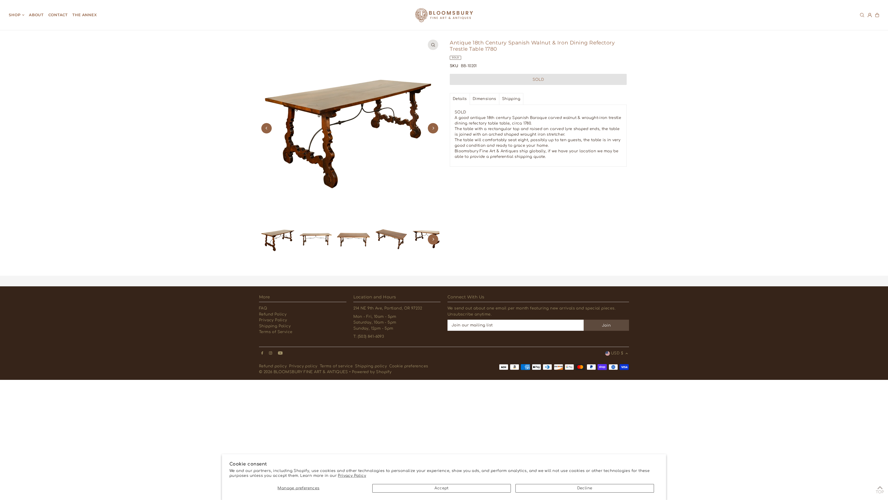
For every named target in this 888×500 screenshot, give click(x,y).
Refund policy (273, 366)
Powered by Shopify (372, 372)
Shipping (511, 99)
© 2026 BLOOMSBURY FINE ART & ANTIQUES (303, 372)
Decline (584, 488)
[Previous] (266, 128)
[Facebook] (262, 353)
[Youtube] (280, 353)
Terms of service (336, 366)
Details (460, 99)
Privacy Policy (352, 476)
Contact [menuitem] (58, 15)
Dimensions (484, 99)
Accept (441, 488)
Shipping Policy (275, 326)
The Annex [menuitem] (84, 15)
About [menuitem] (36, 15)
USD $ (617, 353)
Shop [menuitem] (15, 15)
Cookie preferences (408, 366)
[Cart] (877, 15)
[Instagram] (270, 353)
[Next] (433, 128)
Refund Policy (273, 314)
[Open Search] (862, 15)
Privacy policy (303, 366)
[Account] (870, 15)
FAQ (263, 308)
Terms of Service (275, 332)
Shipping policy (371, 366)
